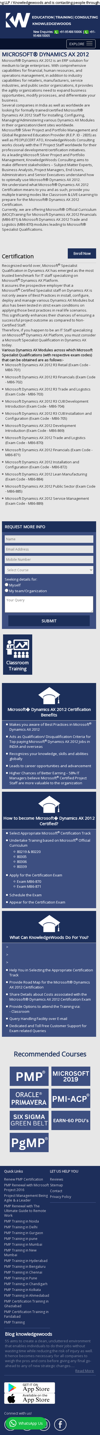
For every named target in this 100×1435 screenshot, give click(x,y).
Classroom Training (17, 666)
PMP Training (14, 1322)
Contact (56, 1191)
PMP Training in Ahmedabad (26, 1295)
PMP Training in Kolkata (22, 1289)
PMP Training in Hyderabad (26, 1260)
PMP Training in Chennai (23, 1272)
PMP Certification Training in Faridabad (26, 1314)
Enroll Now (82, 253)
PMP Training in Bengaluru (25, 1266)
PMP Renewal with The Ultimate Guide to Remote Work (25, 1211)
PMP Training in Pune (20, 1278)
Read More (84, 1370)
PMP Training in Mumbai (23, 1244)
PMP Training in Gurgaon (23, 1233)
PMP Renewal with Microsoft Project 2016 (26, 1187)
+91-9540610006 (71, 32)
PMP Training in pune (21, 1238)
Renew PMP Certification (23, 1179)
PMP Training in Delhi (21, 1227)
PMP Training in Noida (21, 1221)
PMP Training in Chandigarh (26, 1284)
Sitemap (56, 1185)
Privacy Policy (60, 1196)
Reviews (56, 1179)
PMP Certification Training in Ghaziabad (26, 1303)
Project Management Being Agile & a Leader (26, 1198)
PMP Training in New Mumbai (20, 1252)
